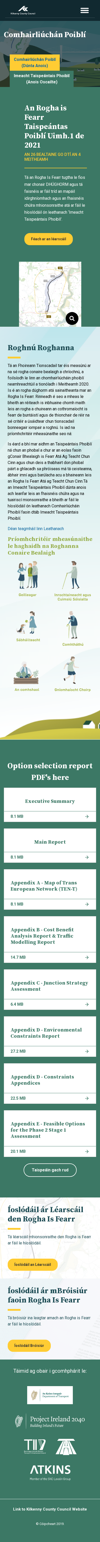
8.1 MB (17, 816)
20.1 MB (18, 1151)
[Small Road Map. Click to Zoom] (50, 294)
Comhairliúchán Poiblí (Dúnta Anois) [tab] (35, 62)
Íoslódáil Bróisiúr (29, 1346)
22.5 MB (18, 1098)
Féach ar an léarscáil (48, 239)
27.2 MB (18, 1051)
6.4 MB (17, 1004)
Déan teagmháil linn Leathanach (36, 528)
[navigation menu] (85, 10)
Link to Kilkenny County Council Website (50, 1509)
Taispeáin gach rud (50, 1170)
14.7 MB (18, 957)
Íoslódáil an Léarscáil (32, 1265)
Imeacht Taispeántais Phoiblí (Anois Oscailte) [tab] (41, 78)
